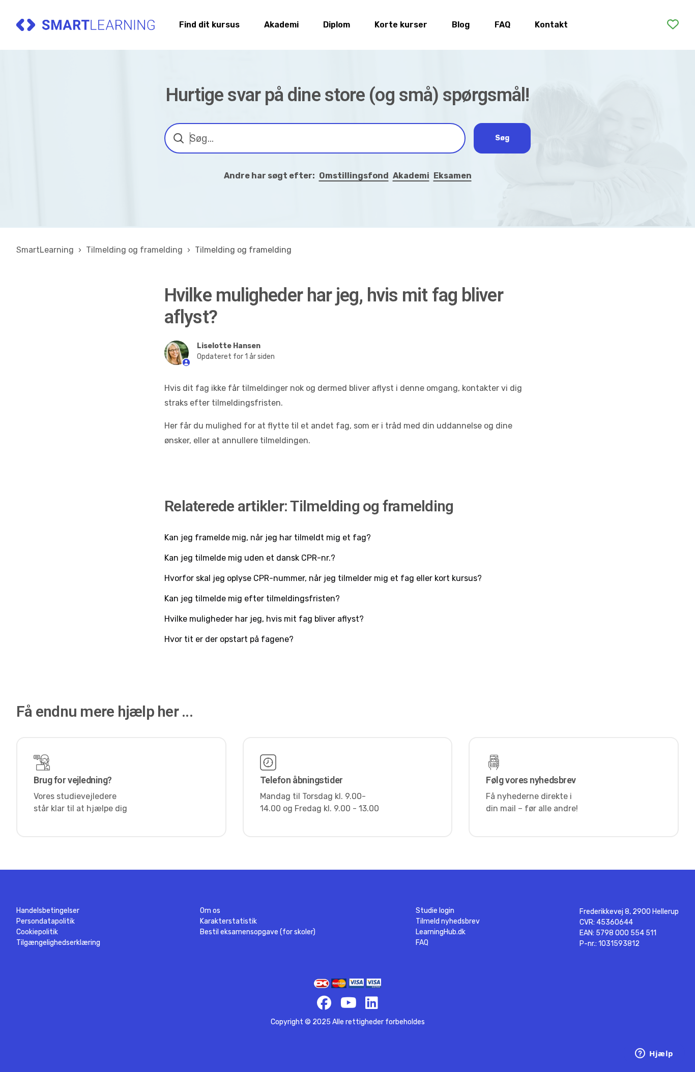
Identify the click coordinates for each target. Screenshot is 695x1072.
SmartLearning (45, 250)
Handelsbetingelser (47, 910)
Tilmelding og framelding (134, 250)
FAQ (502, 24)
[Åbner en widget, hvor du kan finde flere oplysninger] (654, 1054)
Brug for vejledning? (73, 780)
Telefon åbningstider (301, 780)
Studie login (435, 910)
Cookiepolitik (37, 932)
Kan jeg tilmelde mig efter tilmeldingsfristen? (252, 598)
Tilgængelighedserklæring (58, 942)
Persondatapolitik (45, 921)
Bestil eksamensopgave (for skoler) (257, 932)
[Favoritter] (673, 25)
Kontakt (551, 24)
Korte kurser (400, 24)
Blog (461, 24)
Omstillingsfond (354, 175)
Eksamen (452, 175)
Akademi (281, 24)
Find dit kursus (209, 24)
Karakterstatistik (228, 921)
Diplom (336, 24)
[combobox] (315, 138)
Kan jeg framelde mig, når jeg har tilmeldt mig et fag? (267, 537)
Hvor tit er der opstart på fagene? (229, 639)
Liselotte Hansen (228, 346)
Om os (210, 910)
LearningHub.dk (441, 932)
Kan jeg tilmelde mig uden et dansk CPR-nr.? (249, 558)
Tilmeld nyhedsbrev (448, 921)
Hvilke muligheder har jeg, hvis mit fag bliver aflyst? (264, 619)
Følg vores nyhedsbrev (531, 780)
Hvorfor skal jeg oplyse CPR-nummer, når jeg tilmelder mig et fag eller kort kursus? (323, 578)
